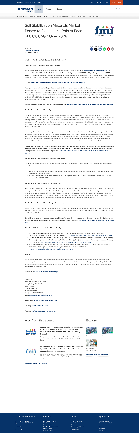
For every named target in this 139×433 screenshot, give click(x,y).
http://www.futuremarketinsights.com (43, 311)
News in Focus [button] (21, 16)
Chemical (89, 336)
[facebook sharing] (91, 49)
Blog (100, 427)
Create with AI (47, 425)
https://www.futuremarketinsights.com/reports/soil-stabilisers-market (89, 235)
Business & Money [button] (35, 16)
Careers (73, 425)
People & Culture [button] (93, 16)
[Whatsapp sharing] (104, 49)
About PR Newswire (77, 421)
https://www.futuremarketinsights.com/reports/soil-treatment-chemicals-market (66, 242)
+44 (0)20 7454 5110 (24, 421)
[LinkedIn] (17, 429)
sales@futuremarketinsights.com (40, 295)
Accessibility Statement (77, 427)
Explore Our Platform (49, 421)
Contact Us (19, 427)
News (39, 9)
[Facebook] (19, 429)
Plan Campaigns (48, 423)
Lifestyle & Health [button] (62, 16)
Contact (59, 9)
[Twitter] (21, 429)
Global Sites (74, 430)
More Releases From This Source (35, 364)
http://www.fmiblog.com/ (40, 306)
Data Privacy (102, 431)
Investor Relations (30, 2)
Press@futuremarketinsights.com (45, 300)
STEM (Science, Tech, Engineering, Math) (92, 349)
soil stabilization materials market (95, 70)
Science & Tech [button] (48, 16)
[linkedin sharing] (100, 49)
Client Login (106, 2)
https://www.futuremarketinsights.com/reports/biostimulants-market (51, 249)
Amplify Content (48, 431)
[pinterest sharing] (108, 49)
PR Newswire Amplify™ (105, 423)
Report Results (47, 429)
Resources (20, 2)
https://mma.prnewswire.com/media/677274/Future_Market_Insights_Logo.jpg (58, 83)
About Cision (74, 423)
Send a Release (117, 2)
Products (49, 9)
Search (118, 9)
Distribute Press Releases (50, 427)
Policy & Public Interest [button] (77, 16)
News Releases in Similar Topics (96, 354)
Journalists (40, 2)
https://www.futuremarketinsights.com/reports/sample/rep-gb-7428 (90, 105)
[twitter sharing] (95, 49)
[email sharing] (112, 49)
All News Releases (104, 421)
